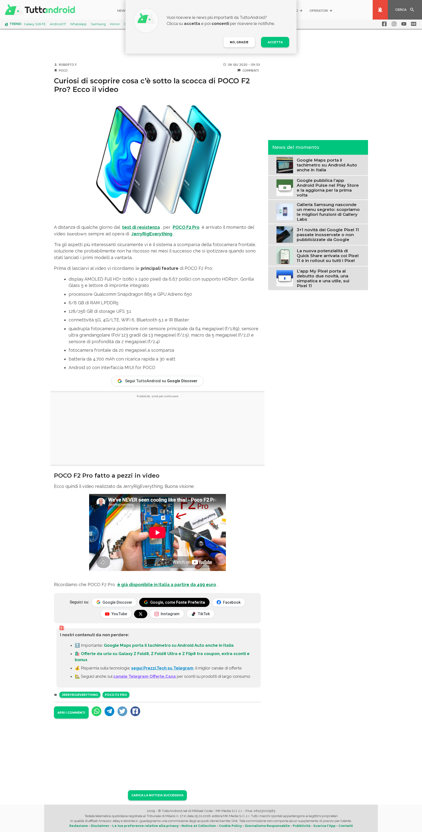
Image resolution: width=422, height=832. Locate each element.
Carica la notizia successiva (157, 795)
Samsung (98, 24)
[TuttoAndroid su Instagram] (393, 24)
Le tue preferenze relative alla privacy (145, 826)
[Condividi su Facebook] (135, 711)
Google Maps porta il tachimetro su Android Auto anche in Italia (169, 645)
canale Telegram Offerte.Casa (144, 676)
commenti (251, 70)
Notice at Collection (198, 826)
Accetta (275, 42)
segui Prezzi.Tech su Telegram (162, 668)
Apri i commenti (71, 712)
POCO (63, 70)
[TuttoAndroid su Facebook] (383, 24)
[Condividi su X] (122, 711)
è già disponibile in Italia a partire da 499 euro (166, 584)
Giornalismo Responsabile (267, 826)
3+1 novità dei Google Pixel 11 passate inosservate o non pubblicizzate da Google (328, 234)
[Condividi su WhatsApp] (96, 711)
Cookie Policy (230, 826)
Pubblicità (301, 826)
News (122, 10)
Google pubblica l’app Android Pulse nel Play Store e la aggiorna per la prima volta (328, 187)
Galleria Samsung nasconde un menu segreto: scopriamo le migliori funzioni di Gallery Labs (328, 211)
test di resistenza (141, 227)
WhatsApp (78, 24)
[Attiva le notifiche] (380, 10)
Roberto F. (68, 64)
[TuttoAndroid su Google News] (413, 24)
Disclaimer (100, 826)
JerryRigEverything (151, 233)
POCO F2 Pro (116, 695)
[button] (321, 11)
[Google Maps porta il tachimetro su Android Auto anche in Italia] (284, 164)
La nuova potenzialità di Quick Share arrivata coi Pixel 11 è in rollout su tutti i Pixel (328, 255)
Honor (115, 24)
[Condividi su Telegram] (109, 711)
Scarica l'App (324, 826)
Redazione (78, 826)
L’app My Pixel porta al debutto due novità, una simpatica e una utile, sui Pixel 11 (323, 278)
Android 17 (58, 24)
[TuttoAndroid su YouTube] (403, 24)
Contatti (345, 826)
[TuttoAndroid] (41, 10)
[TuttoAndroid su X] (140, 614)
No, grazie (239, 42)
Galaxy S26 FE (35, 24)
